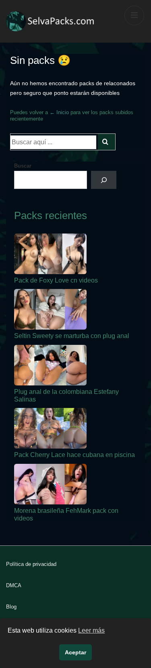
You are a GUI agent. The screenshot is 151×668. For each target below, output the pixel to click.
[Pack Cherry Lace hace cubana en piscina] (50, 428)
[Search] (106, 142)
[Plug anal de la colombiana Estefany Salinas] (50, 365)
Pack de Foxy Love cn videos (56, 280)
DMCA (13, 585)
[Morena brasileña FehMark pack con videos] (50, 484)
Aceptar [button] (75, 652)
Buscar (22, 166)
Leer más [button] (91, 630)
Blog (11, 607)
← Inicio (59, 112)
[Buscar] (103, 180)
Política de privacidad (31, 564)
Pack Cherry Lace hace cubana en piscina (74, 454)
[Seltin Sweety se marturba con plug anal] (50, 309)
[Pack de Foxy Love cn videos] (50, 254)
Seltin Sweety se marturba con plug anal (71, 335)
